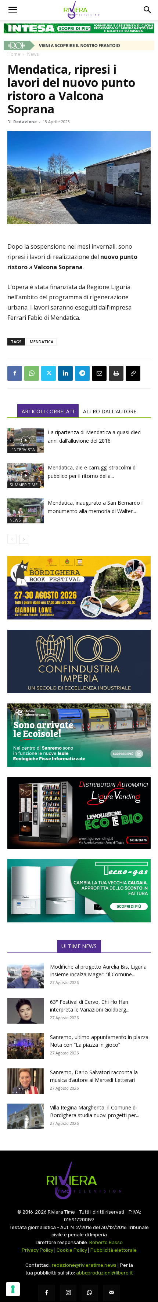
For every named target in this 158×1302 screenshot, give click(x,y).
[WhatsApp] (31, 373)
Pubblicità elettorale (113, 1250)
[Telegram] (82, 373)
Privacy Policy (37, 1250)
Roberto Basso (106, 1242)
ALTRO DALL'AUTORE (109, 411)
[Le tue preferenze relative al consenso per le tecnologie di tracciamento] (13, 1289)
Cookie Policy (72, 1250)
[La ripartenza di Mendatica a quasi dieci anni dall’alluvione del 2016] (25, 440)
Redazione (25, 121)
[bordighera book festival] (79, 587)
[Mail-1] (111, 1293)
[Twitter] (48, 373)
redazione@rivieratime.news (84, 1265)
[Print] (116, 373)
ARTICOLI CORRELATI (48, 411)
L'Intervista (22, 449)
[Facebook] (14, 373)
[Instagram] (68, 1293)
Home (13, 54)
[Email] (99, 373)
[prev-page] (12, 539)
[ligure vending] (79, 813)
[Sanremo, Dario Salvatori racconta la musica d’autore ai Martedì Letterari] (25, 1081)
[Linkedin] (65, 373)
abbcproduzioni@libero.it (104, 1273)
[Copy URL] (133, 373)
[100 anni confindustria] (79, 661)
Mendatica (41, 341)
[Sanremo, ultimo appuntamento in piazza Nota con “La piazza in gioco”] (25, 1046)
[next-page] (23, 539)
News (33, 54)
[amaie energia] (79, 735)
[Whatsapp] (90, 1293)
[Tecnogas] (79, 890)
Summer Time (23, 484)
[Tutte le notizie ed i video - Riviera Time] (79, 1180)
